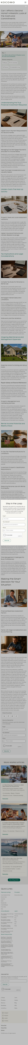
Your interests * (6, 521)
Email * (4, 516)
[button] (25, 2)
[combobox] (4, 530)
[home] (8, 2)
